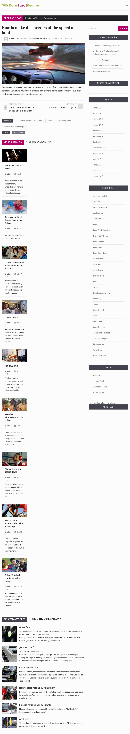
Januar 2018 (98, 125)
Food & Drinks (11, 365)
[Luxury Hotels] (14, 307)
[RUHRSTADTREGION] (20, 5)
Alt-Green (24, 719)
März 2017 (97, 165)
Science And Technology (14, 127)
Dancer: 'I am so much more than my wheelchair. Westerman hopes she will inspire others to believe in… (14, 187)
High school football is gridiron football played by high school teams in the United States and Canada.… (14, 599)
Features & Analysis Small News (29, 121)
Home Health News (100, 236)
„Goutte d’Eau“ (26, 647)
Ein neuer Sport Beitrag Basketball (106, 45)
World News (97, 350)
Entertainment (98, 219)
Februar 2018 (98, 119)
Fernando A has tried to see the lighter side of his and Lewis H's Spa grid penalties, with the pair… (14, 490)
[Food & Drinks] (14, 355)
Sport (95, 316)
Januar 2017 (98, 176)
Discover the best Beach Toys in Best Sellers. (14, 220)
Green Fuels (25, 627)
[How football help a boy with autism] (9, 693)
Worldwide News (99, 356)
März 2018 (97, 114)
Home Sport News (100, 253)
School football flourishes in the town (12, 578)
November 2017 (99, 136)
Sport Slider (97, 321)
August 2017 (98, 153)
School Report (98, 310)
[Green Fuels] (9, 634)
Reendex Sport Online (101, 293)
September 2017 (99, 148)
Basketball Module (100, 207)
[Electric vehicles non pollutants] (9, 708)
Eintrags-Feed (98, 381)
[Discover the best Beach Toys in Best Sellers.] (14, 207)
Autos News (18, 133)
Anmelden (97, 375)
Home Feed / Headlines (102, 230)
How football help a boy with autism (37, 688)
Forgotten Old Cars (28, 667)
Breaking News (98, 213)
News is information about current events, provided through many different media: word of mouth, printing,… (14, 287)
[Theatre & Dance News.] (14, 155)
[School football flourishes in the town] (14, 565)
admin (11, 39)
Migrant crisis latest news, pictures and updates (14, 265)
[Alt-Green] (9, 722)
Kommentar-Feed (100, 387)
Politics (95, 287)
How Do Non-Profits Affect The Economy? (14, 523)
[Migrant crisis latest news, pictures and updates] (14, 252)
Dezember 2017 (99, 131)
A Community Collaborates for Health (108, 66)
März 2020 (97, 108)
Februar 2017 (98, 171)
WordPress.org (98, 393)
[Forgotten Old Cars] (9, 674)
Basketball (97, 202)
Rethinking (97, 299)
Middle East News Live (101, 71)
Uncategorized (98, 344)
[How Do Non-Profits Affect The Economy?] (14, 510)
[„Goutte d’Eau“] (9, 654)
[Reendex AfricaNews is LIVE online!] (14, 404)
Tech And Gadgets (100, 339)
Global (49, 121)
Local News (97, 264)
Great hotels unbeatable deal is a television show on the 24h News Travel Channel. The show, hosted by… (14, 335)
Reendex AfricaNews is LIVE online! (14, 417)
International (98, 259)
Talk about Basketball (101, 333)
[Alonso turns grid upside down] (14, 459)
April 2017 (97, 159)
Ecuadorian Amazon (101, 60)
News (95, 282)
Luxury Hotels (11, 317)
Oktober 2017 (98, 142)
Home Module (98, 242)
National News (98, 276)
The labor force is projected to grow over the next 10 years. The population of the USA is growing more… (14, 545)
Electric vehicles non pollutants (35, 705)
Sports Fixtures (99, 327)
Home (95, 225)
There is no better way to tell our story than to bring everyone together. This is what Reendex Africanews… (14, 439)
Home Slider (97, 247)
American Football (100, 196)
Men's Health (98, 270)
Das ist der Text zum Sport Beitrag (40, 18)
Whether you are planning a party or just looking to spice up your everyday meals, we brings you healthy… (14, 384)
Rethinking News (64, 121)
